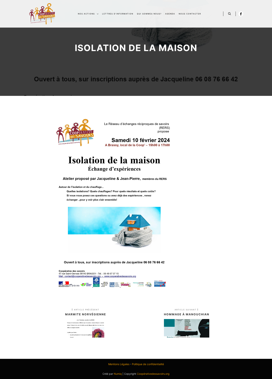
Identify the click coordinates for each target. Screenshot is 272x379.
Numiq (118, 373)
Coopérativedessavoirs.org (153, 373)
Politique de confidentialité (148, 364)
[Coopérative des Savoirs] (42, 14)
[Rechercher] (229, 13)
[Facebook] (241, 13)
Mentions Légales (118, 364)
